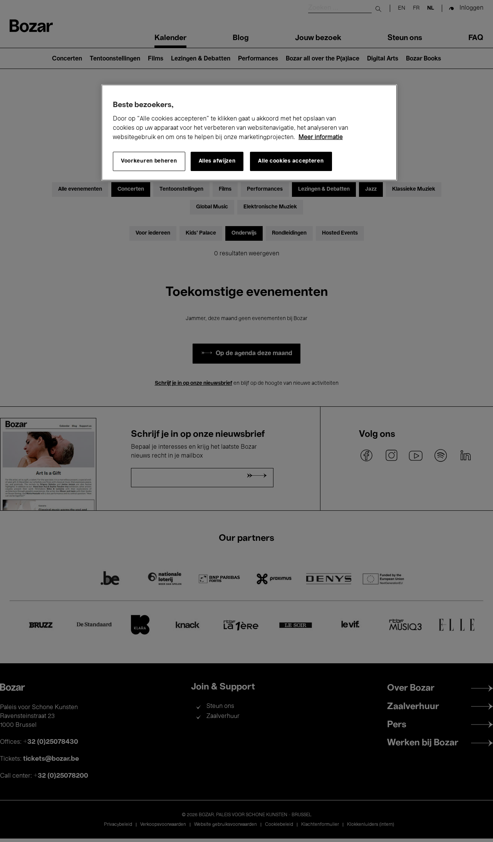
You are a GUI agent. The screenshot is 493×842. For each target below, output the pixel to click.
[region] (249, 132)
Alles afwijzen (217, 161)
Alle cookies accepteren (291, 161)
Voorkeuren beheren (149, 161)
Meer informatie (320, 137)
